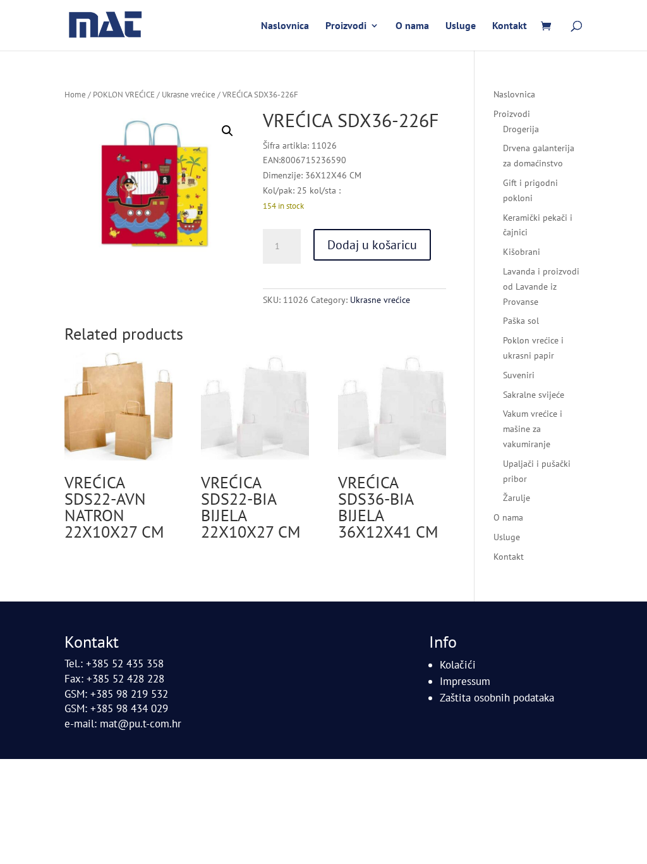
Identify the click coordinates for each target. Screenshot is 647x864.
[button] (227, 131)
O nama (412, 26)
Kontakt (509, 26)
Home (75, 94)
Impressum (465, 681)
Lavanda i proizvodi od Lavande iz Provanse (541, 286)
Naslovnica (285, 26)
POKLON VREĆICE (124, 94)
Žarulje (516, 497)
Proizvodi (345, 26)
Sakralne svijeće (533, 394)
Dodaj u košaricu (372, 245)
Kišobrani (521, 251)
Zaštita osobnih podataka (497, 698)
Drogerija (521, 129)
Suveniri (519, 375)
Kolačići (458, 665)
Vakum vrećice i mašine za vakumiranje (532, 429)
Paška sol (521, 320)
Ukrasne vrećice (188, 94)
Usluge (460, 26)
